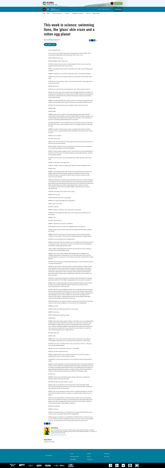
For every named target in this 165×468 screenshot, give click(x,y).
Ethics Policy (106, 456)
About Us (89, 456)
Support (67, 13)
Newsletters (96, 13)
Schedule (89, 453)
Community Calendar (77, 13)
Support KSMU (73, 459)
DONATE (119, 3)
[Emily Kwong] (47, 431)
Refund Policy (107, 453)
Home (44, 13)
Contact (71, 453)
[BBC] (48, 465)
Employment (89, 459)
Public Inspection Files (74, 456)
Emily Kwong (50, 39)
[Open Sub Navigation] (50, 13)
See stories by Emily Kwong (58, 435)
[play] (44, 9)
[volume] (48, 9)
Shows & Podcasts (57, 13)
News (48, 13)
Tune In (88, 13)
